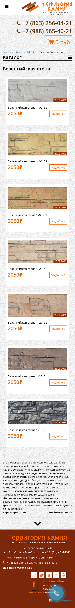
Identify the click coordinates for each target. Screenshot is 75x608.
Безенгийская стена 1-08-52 (27, 215)
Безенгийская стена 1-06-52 (27, 161)
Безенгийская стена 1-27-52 (27, 322)
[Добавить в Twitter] (41, 575)
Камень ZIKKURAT (26, 52)
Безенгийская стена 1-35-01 (27, 430)
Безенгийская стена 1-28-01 (27, 376)
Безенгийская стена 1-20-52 (27, 269)
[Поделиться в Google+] (34, 575)
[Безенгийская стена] (47, 7)
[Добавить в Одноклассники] (63, 575)
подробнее (58, 114)
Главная (8, 52)
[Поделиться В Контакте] (49, 575)
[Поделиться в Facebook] (56, 575)
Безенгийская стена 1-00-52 (27, 107)
